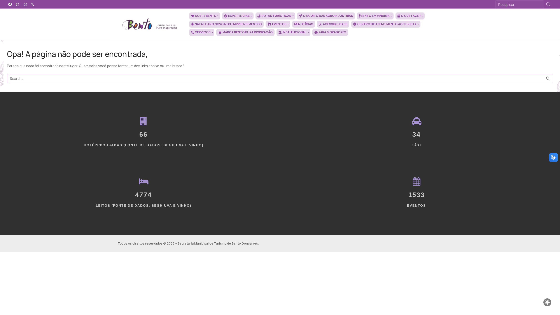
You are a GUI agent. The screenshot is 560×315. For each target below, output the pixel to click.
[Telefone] (33, 4)
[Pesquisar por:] (280, 78)
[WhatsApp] (25, 4)
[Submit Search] (548, 4)
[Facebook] (10, 4)
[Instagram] (18, 4)
